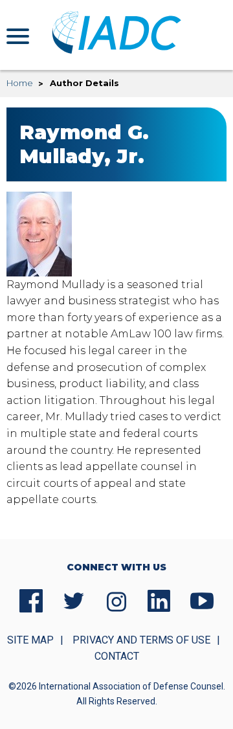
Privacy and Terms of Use (141, 640)
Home (19, 83)
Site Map (30, 640)
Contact (116, 656)
